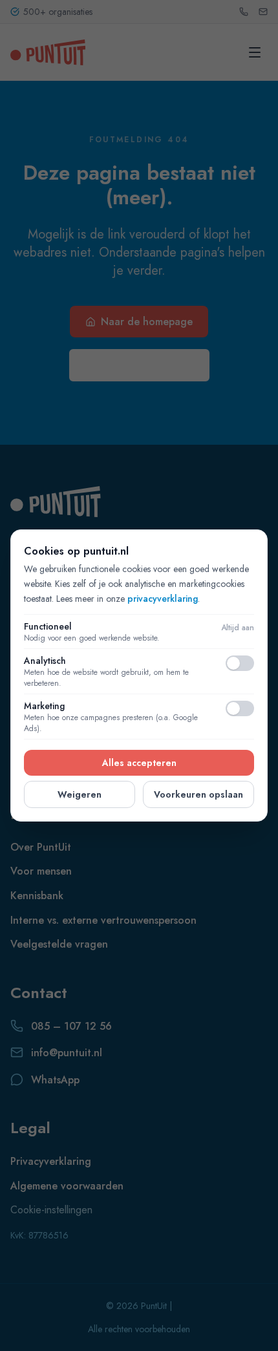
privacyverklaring (162, 598)
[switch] (240, 663)
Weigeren (80, 794)
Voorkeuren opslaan (198, 794)
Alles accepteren (139, 762)
